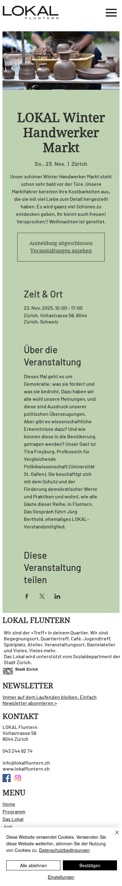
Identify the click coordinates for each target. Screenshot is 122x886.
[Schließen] (113, 836)
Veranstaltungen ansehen (61, 251)
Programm (14, 811)
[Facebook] (7, 778)
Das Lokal (13, 819)
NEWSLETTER (28, 685)
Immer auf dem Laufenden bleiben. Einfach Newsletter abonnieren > (50, 700)
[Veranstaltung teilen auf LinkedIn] (57, 596)
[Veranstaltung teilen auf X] (42, 596)
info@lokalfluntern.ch (26, 763)
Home (9, 804)
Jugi (7, 826)
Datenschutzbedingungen (64, 850)
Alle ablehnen (33, 865)
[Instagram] (18, 778)
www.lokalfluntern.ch (26, 768)
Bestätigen (89, 865)
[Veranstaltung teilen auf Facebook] (27, 596)
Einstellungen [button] (61, 877)
